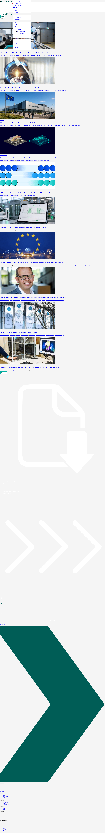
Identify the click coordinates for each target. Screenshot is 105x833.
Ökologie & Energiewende (44, 300)
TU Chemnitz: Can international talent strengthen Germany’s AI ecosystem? (20, 332)
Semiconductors (46, 90)
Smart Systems (3, 50)
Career (4, 815)
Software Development (54, 90)
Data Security (18, 265)
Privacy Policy (5, 829)
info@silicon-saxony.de (4, 791)
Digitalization (18, 125)
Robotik (55, 55)
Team (4, 814)
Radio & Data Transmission (54, 265)
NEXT (4, 798)
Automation (12, 90)
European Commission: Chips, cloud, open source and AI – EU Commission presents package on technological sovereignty (32, 262)
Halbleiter (23, 90)
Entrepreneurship (3, 155)
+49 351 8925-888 (3, 788)
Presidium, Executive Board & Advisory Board (11, 813)
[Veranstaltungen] (52, 604)
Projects (4, 803)
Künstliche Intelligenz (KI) (35, 55)
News (4, 795)
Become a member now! (7, 493)
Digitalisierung (12, 125)
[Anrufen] (52, 609)
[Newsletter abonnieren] (52, 614)
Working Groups (5, 802)
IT (49, 125)
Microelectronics (3, 295)
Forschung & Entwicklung (25, 125)
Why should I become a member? (9, 481)
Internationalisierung (38, 125)
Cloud (11, 265)
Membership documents (7, 479)
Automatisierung (18, 90)
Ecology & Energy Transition (15, 300)
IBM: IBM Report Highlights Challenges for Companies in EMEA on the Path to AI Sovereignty (25, 192)
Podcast (4, 797)
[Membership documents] (52, 429)
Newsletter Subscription (4, 624)
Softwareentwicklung (62, 90)
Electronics (23, 300)
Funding (32, 125)
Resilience (61, 265)
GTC (3, 830)
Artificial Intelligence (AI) (4, 55)
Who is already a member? (7, 483)
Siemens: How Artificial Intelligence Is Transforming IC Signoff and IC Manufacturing (22, 87)
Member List (5, 808)
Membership (5, 809)
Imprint (4, 828)
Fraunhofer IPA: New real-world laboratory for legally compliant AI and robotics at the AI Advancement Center (29, 367)
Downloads (4, 831)
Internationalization (45, 125)
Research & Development (45, 55)
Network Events (5, 796)
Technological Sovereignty (76, 125)
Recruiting (48, 335)
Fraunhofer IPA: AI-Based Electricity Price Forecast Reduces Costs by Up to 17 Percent (23, 227)
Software (2, 85)
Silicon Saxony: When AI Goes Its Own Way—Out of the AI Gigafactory (19, 122)
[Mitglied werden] (52, 598)
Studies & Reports (23, 195)
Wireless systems (99, 265)
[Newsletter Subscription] (52, 704)
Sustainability (60, 55)
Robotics (52, 55)
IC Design (27, 90)
